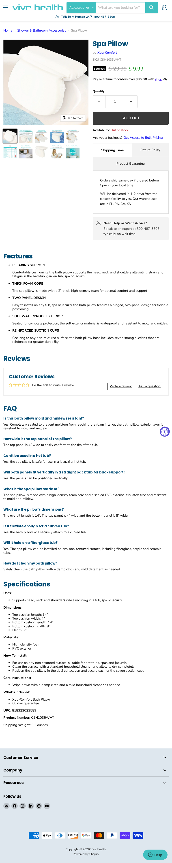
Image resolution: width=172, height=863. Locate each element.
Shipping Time (112, 150)
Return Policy (150, 150)
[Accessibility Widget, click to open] (165, 431)
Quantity (99, 91)
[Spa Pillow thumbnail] (57, 152)
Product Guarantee (130, 163)
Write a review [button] (121, 386)
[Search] (151, 7)
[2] (26, 136)
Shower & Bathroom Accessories (41, 30)
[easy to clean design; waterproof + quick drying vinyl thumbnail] (57, 136)
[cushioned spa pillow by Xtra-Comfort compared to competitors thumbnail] (10, 152)
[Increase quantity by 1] (131, 101)
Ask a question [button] (149, 386)
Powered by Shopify (86, 854)
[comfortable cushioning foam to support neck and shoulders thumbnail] (41, 136)
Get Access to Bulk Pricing (143, 137)
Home (7, 30)
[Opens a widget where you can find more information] (155, 855)
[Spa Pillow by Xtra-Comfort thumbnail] (41, 152)
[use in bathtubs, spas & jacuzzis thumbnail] (26, 152)
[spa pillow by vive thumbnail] (10, 136)
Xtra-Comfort (107, 52)
